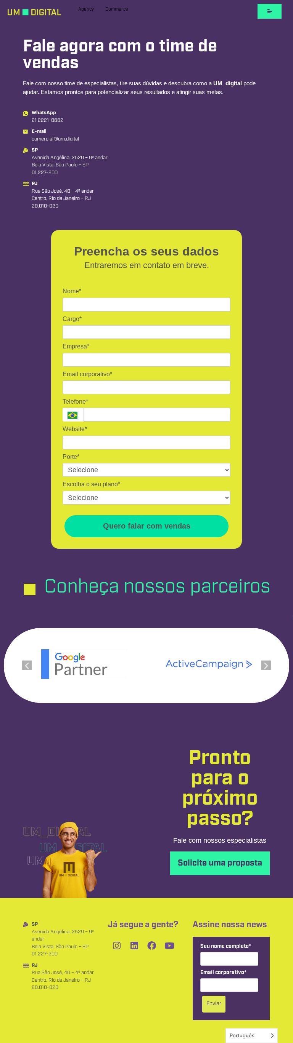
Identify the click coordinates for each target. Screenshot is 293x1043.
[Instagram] (117, 945)
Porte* (71, 457)
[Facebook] (152, 945)
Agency (86, 9)
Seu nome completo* (225, 946)
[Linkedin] (134, 945)
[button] (27, 665)
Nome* (72, 291)
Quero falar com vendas (146, 526)
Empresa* (76, 346)
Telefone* (75, 401)
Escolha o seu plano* (91, 484)
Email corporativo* (87, 374)
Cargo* (72, 319)
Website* (75, 429)
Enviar (213, 1003)
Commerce (116, 9)
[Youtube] (169, 945)
